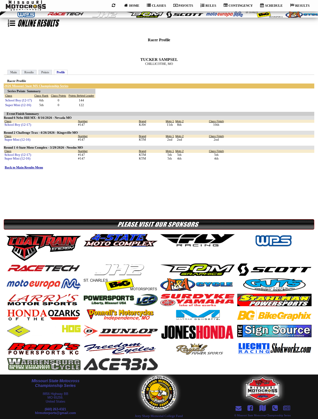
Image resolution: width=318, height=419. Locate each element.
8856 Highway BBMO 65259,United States (55, 397)
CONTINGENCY (241, 5)
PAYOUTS (185, 5)
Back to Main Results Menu (24, 167)
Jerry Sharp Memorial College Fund (159, 416)
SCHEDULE (274, 5)
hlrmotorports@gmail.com (55, 413)
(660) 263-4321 (55, 409)
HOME (134, 5)
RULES (210, 5)
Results (29, 72)
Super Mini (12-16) (18, 105)
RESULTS (302, 5)
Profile (61, 72)
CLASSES (159, 5)
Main (13, 72)
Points (45, 72)
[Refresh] (114, 5)
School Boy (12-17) (18, 100)
